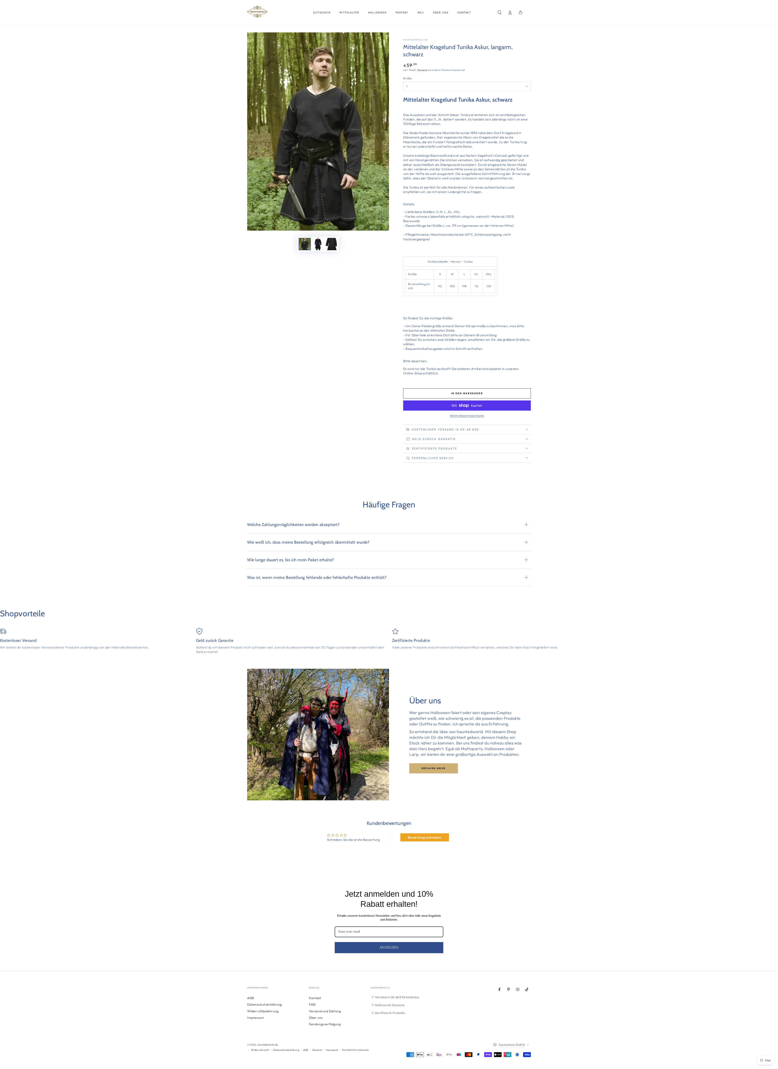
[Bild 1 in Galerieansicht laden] (305, 244)
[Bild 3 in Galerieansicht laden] (331, 244)
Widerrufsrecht (260, 1049)
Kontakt (315, 998)
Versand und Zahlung (325, 1011)
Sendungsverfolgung (325, 1024)
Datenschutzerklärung (264, 1004)
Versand (422, 69)
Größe (407, 78)
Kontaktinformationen (355, 1049)
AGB (250, 998)
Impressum (255, 1018)
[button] (499, 12)
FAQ (312, 1004)
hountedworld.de (415, 39)
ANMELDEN (389, 948)
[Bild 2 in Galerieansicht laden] (318, 244)
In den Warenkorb (467, 393)
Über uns (316, 1018)
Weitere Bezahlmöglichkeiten (467, 415)
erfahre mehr (434, 768)
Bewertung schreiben (424, 837)
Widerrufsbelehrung (263, 1011)
